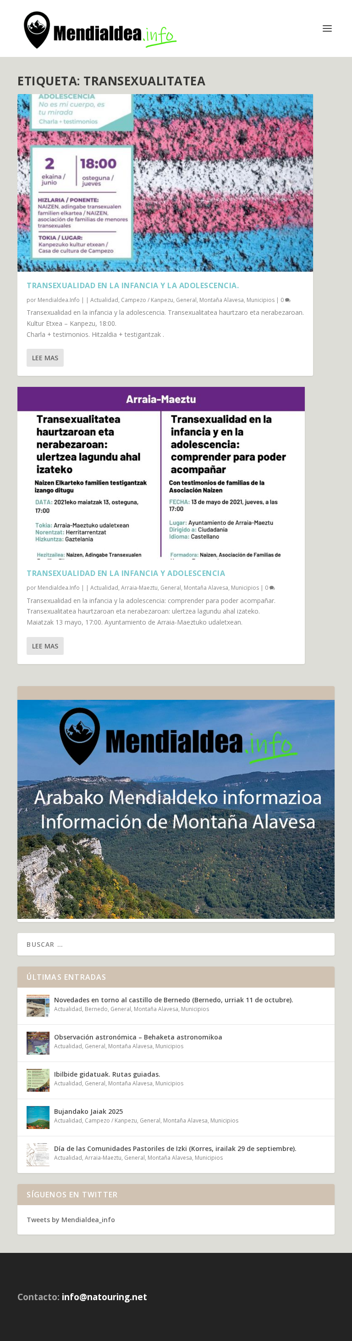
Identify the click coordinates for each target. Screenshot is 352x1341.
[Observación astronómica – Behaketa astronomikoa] (38, 1043)
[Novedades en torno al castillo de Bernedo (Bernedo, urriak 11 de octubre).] (38, 1006)
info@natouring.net (104, 1297)
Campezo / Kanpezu (147, 300)
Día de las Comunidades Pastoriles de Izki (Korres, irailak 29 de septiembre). (175, 1148)
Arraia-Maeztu (139, 588)
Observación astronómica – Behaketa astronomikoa (138, 1037)
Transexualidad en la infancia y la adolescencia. (133, 285)
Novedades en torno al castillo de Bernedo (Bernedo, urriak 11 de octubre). (173, 999)
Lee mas (45, 357)
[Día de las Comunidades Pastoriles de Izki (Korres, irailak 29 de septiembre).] (38, 1154)
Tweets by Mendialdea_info (71, 1219)
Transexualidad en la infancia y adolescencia (126, 573)
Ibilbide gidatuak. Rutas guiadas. (107, 1074)
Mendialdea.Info (59, 300)
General (186, 300)
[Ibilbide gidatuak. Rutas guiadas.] (38, 1080)
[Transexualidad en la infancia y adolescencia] (161, 473)
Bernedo (96, 1009)
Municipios (261, 300)
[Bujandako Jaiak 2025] (38, 1117)
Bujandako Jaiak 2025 (88, 1111)
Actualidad (104, 300)
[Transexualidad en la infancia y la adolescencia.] (165, 183)
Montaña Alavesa (221, 300)
